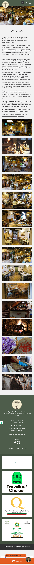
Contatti (23, 448)
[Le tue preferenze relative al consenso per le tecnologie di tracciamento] (1, 422)
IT (22, 2)
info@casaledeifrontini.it (18, 428)
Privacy (17, 448)
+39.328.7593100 (18, 423)
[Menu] (30, 2)
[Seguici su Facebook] (15, 442)
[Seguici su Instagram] (18, 442)
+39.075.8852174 (18, 420)
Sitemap (10, 448)
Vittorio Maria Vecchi (18, 548)
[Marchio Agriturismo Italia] (17, 529)
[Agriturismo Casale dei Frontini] (5, 4)
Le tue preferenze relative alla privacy (18, 557)
